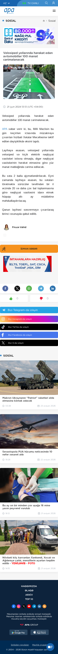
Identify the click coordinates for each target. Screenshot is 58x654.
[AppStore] (39, 633)
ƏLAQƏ (29, 590)
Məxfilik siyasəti (39, 645)
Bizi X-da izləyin (16, 343)
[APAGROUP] (29, 625)
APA (4, 129)
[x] (24, 606)
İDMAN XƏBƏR (29, 248)
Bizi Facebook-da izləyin (20, 335)
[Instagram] (19, 606)
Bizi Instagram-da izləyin (20, 319)
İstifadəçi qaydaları (20, 645)
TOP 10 (29, 599)
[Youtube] (29, 606)
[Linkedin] (39, 606)
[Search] (46, 3)
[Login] (53, 3)
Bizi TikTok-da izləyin (18, 327)
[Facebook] (14, 606)
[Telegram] (34, 606)
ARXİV (29, 594)
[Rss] (44, 606)
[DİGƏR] (53, 11)
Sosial (52, 20)
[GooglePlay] (18, 633)
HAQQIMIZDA (29, 586)
